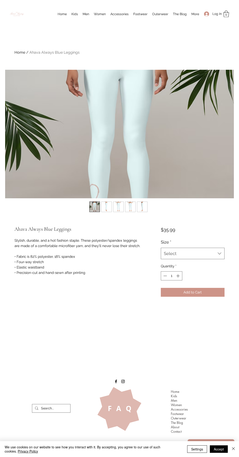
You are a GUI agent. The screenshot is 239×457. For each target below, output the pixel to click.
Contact (176, 431)
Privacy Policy (28, 451)
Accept (219, 449)
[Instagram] (123, 381)
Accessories (179, 409)
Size (166, 242)
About (175, 427)
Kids (174, 396)
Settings (197, 449)
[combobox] (193, 253)
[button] (74, 13)
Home (19, 52)
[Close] (233, 449)
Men (174, 400)
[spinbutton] (171, 276)
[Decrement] (165, 276)
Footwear (177, 414)
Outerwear (178, 418)
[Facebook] (116, 381)
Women (176, 405)
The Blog (177, 422)
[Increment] (178, 276)
